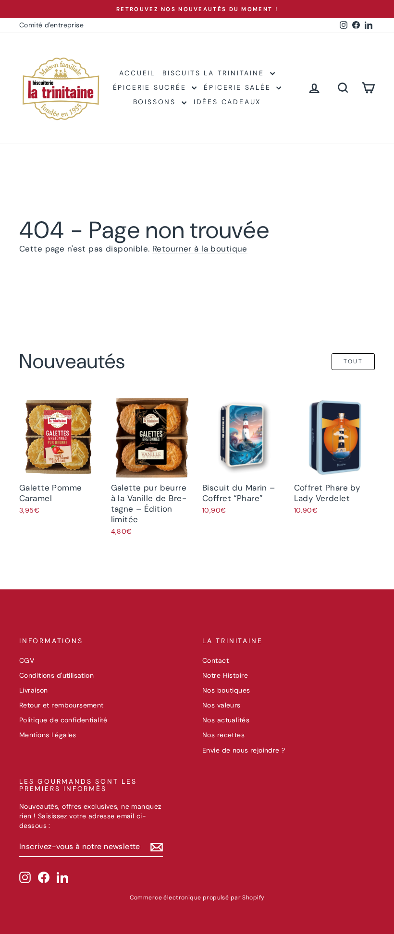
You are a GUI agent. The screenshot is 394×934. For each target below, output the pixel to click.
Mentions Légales (47, 734)
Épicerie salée (239, 87)
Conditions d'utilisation (56, 675)
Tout (353, 361)
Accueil (137, 73)
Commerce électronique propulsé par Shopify (197, 897)
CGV (26, 660)
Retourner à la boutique (199, 248)
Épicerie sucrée (151, 87)
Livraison (33, 690)
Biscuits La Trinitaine (214, 73)
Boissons (156, 101)
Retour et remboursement (61, 705)
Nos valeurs (221, 705)
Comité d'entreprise (51, 25)
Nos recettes (223, 734)
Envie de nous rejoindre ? (243, 750)
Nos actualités (225, 720)
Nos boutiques (226, 690)
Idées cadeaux (227, 101)
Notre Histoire (225, 675)
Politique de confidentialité (63, 720)
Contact (215, 660)
